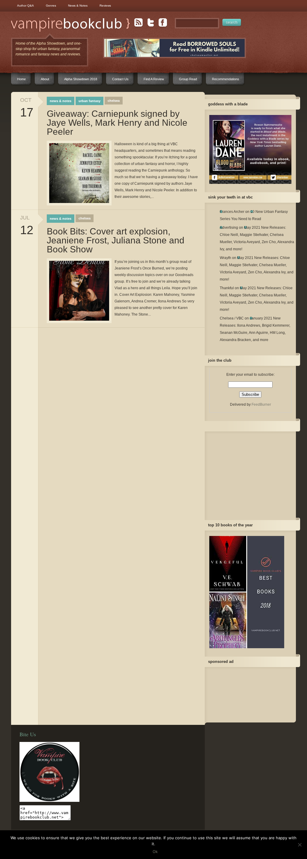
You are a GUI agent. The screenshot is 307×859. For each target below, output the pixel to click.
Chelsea (114, 100)
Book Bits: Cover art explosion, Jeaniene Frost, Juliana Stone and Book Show (115, 240)
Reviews (105, 5)
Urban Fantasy (89, 101)
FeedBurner (261, 404)
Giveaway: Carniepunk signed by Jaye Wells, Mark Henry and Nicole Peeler (117, 122)
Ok (155, 851)
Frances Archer (232, 212)
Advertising (229, 227)
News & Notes (78, 5)
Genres (51, 5)
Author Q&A (25, 5)
